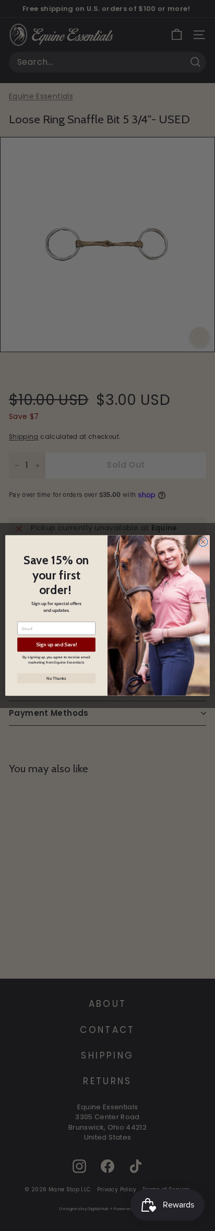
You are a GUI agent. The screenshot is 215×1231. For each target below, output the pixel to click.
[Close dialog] (203, 542)
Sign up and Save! (56, 645)
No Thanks (56, 678)
